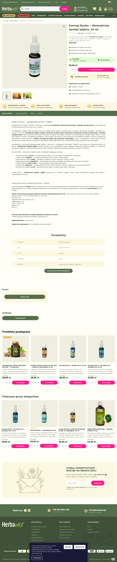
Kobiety (71, 264)
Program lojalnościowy (9, 2)
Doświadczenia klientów (66, 532)
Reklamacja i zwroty (37, 540)
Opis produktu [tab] (7, 113)
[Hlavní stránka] (3, 20)
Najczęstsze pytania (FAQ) (66, 529)
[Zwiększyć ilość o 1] (75, 70)
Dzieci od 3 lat (63, 264)
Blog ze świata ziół (44, 2)
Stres (60, 258)
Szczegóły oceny (90, 33)
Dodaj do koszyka (96, 69)
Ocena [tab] (32, 113)
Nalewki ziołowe (64, 242)
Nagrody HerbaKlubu (93, 532)
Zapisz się (97, 483)
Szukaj (64, 9)
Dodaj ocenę (24, 297)
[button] (10, 382)
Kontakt (63, 2)
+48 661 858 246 (103, 75)
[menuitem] (9, 15)
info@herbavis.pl (97, 510)
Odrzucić (68, 547)
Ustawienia (37, 558)
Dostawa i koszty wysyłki (38, 526)
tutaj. (40, 553)
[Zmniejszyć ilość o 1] (70, 70)
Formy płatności (36, 529)
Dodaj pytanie (20, 318)
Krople (61, 253)
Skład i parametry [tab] (21, 113)
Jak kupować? (35, 532)
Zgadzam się (79, 547)
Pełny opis (72, 42)
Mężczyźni (77, 264)
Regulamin (34, 535)
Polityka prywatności (37, 537)
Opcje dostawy (105, 60)
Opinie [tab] (40, 113)
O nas (56, 2)
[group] (15, 424)
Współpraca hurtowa (28, 2)
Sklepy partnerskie (64, 537)
